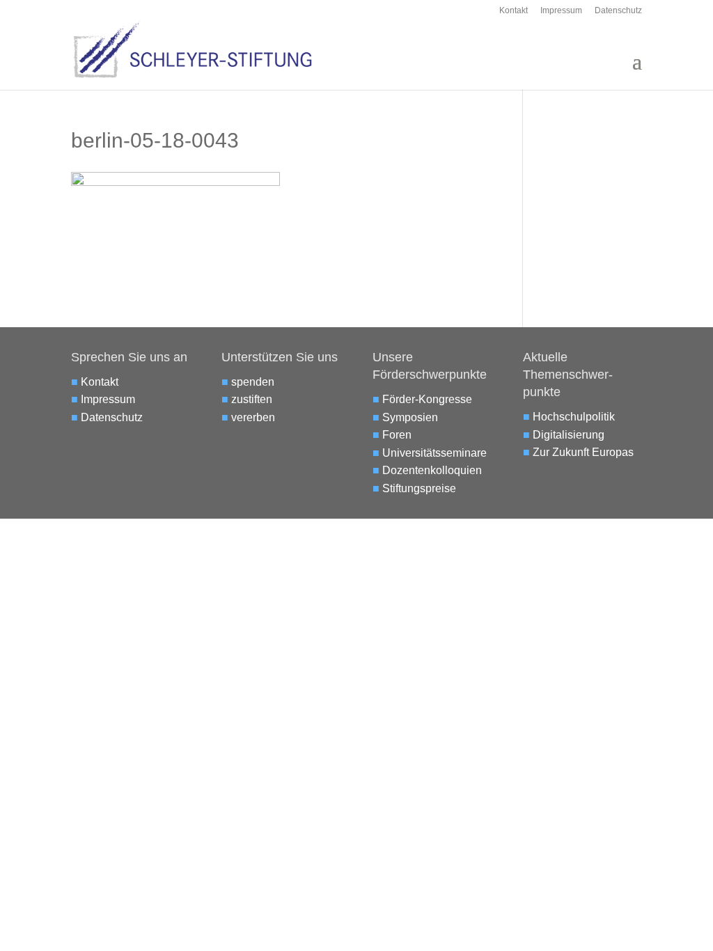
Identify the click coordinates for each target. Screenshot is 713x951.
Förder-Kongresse (427, 399)
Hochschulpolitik (574, 417)
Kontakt (513, 10)
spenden (252, 382)
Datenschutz (618, 10)
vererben (253, 417)
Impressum (561, 10)
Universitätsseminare (434, 453)
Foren (397, 435)
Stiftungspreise (419, 488)
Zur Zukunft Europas (583, 452)
